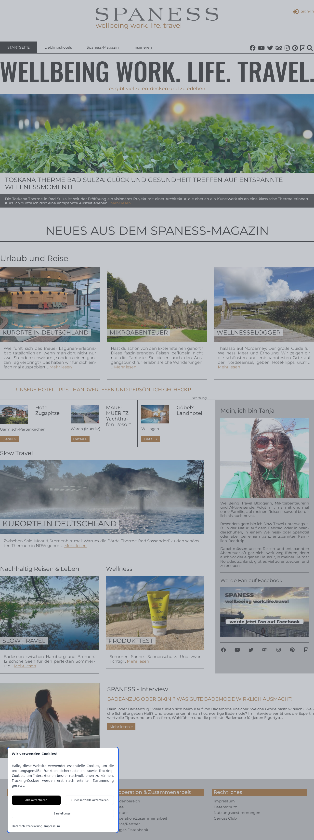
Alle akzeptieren (36, 800)
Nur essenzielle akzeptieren (89, 800)
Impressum (52, 826)
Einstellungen (63, 813)
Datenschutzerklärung (27, 826)
